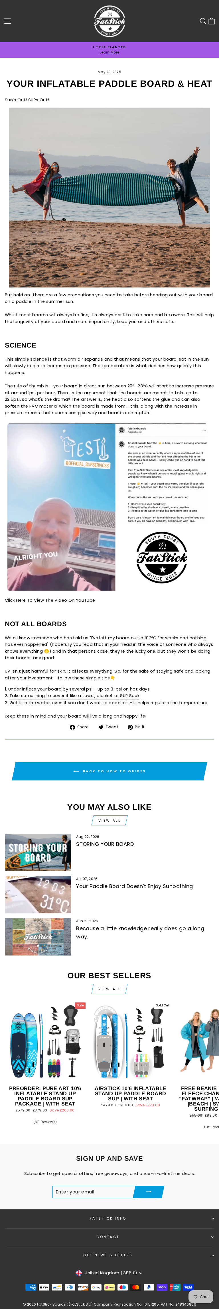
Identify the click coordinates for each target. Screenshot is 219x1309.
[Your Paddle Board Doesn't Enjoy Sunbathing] (38, 894)
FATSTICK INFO (108, 1218)
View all (109, 820)
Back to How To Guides (113, 771)
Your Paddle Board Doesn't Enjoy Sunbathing (134, 886)
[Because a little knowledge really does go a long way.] (38, 936)
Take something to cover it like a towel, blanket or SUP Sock (74, 695)
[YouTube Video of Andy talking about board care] (109, 593)
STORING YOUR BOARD (105, 844)
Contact (108, 1237)
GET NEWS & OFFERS (108, 1255)
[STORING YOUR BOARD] (38, 852)
